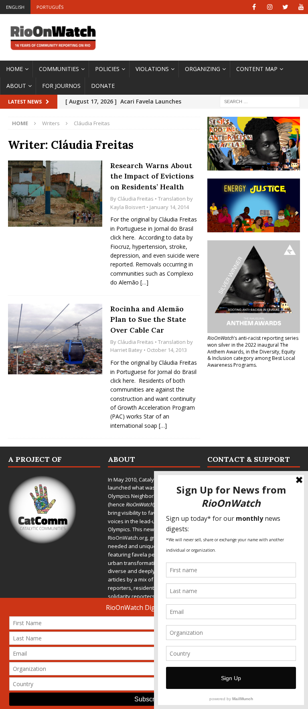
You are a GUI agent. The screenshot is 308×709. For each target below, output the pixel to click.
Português (49, 7)
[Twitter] (285, 7)
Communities (59, 69)
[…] (144, 282)
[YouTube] (301, 7)
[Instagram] (270, 7)
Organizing (202, 69)
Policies (107, 69)
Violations (152, 69)
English (15, 7)
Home (14, 69)
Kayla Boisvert (127, 207)
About (16, 85)
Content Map (257, 69)
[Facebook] (254, 7)
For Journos (61, 85)
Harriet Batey (126, 349)
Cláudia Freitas (136, 198)
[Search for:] (260, 101)
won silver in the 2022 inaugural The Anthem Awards (247, 348)
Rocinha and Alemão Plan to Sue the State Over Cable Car (148, 319)
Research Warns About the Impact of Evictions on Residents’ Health (152, 176)
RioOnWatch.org (127, 537)
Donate (103, 85)
